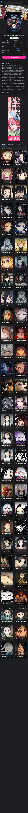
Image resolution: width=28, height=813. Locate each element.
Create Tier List (14, 57)
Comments (17, 144)
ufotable (16, 48)
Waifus (4, 144)
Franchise (10, 144)
